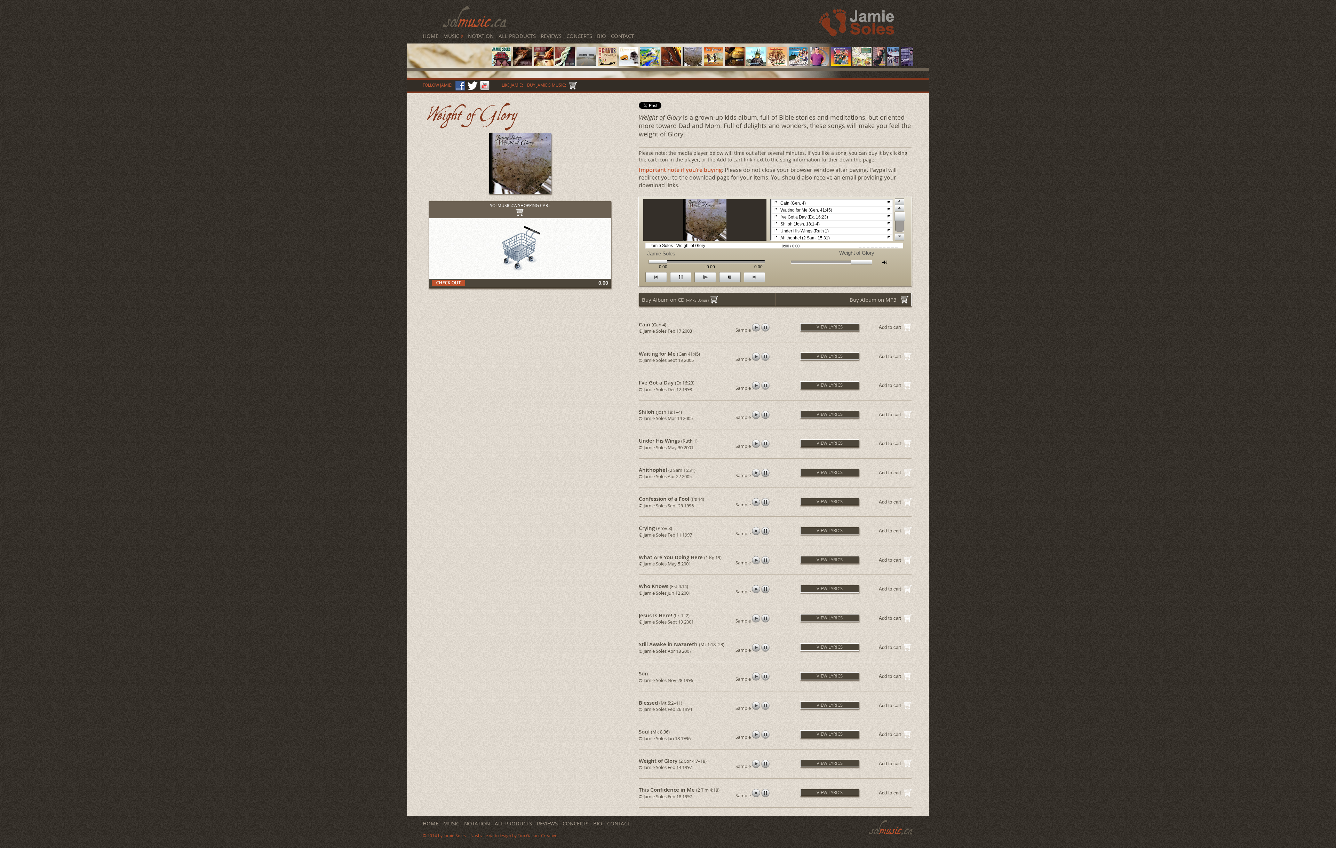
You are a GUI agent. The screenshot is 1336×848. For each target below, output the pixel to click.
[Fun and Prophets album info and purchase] (713, 64)
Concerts (579, 35)
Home (430, 35)
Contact (622, 35)
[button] (829, 326)
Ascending (447, 51)
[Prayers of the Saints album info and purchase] (862, 64)
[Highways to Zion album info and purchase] (586, 64)
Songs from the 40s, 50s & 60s (454, 47)
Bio (601, 35)
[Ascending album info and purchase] (756, 64)
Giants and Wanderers (452, 46)
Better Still (447, 45)
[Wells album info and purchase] (650, 64)
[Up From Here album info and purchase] (777, 64)
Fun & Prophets (449, 50)
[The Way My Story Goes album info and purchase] (798, 64)
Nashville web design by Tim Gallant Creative (513, 836)
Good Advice (448, 54)
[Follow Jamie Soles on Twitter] (471, 85)
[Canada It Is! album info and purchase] (501, 64)
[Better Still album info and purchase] (565, 64)
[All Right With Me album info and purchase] (893, 64)
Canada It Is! (448, 42)
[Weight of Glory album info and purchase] (692, 64)
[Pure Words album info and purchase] (671, 64)
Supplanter (448, 43)
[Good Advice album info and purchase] (841, 64)
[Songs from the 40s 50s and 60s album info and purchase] (628, 64)
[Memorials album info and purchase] (735, 64)
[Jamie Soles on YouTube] (484, 85)
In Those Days (449, 44)
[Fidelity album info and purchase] (907, 64)
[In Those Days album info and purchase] (544, 64)
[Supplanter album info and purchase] (522, 64)
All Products (517, 35)
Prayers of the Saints (451, 55)
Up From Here (449, 52)
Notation (481, 35)
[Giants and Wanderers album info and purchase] (607, 64)
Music (453, 35)
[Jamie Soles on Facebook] (459, 85)
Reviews (551, 35)
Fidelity (446, 57)
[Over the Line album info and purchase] (879, 64)
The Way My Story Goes (452, 53)
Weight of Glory (449, 49)
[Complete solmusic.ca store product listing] (572, 85)
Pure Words (448, 48)
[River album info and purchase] (819, 64)
